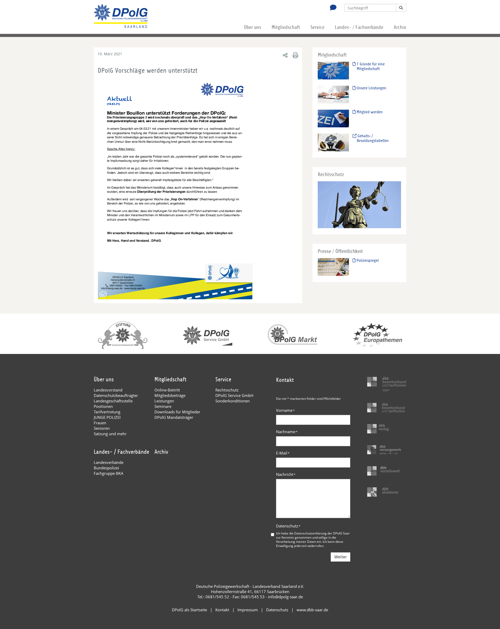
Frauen (100, 422)
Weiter (340, 557)
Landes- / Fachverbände (359, 27)
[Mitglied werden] (333, 118)
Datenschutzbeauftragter (116, 395)
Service (317, 27)
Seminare (162, 406)
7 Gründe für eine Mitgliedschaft (370, 66)
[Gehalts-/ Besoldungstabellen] (333, 142)
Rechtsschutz (227, 390)
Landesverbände (108, 462)
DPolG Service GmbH (234, 395)
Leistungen (164, 400)
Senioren (102, 428)
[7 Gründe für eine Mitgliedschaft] (333, 70)
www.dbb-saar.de (312, 609)
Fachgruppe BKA (108, 473)
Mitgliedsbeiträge (169, 395)
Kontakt (222, 609)
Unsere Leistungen (370, 88)
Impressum (248, 609)
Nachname (287, 431)
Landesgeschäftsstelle (113, 400)
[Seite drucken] (294, 55)
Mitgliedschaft (286, 27)
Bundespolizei (106, 467)
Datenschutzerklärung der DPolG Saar (322, 533)
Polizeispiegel (367, 260)
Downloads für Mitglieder (177, 411)
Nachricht (286, 474)
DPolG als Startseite (189, 609)
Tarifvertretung (107, 411)
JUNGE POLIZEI (107, 417)
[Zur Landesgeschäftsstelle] (332, 8)
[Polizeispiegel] (333, 267)
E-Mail (283, 453)
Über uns (252, 27)
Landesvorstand (108, 390)
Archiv (400, 27)
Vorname (285, 410)
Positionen (103, 406)
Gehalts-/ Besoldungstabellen (373, 138)
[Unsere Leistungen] (333, 94)
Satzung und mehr (110, 433)
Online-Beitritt (167, 390)
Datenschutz (288, 525)
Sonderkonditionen (232, 400)
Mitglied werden (369, 112)
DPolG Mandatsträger (173, 417)
